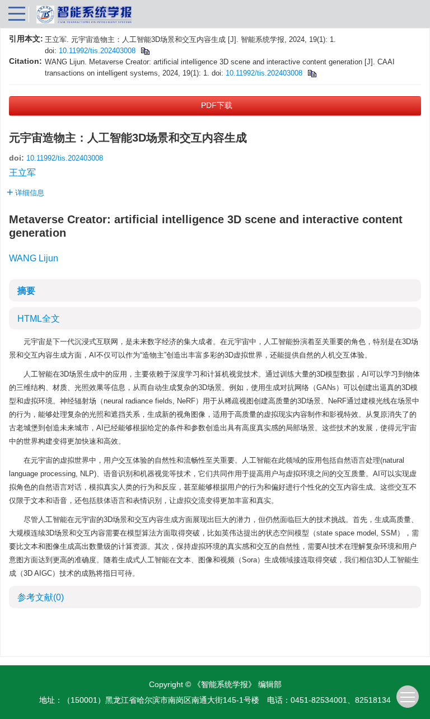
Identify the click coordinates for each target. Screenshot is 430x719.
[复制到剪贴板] (145, 50)
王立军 (22, 172)
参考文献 (40, 597)
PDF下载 (216, 105)
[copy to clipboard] (312, 73)
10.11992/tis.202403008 (97, 50)
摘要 (26, 290)
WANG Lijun (33, 258)
